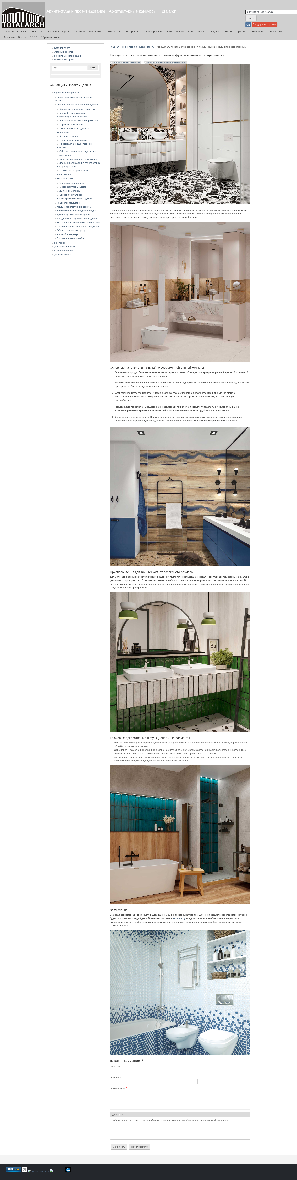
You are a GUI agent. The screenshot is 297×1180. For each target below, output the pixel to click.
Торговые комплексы (71, 124)
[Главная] (23, 15)
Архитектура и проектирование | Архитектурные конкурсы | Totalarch (111, 11)
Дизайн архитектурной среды (73, 214)
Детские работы (63, 254)
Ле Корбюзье (132, 31)
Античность (256, 31)
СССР (33, 37)
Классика (9, 37)
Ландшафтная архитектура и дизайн (77, 218)
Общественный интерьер (71, 230)
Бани (190, 31)
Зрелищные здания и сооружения (78, 120)
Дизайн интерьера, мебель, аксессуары (166, 62)
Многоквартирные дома (72, 186)
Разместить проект (64, 59)
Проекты (67, 31)
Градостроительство (68, 202)
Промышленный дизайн (70, 238)
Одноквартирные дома (72, 182)
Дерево (201, 31)
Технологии (52, 31)
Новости (37, 31)
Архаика (241, 31)
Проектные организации (68, 55)
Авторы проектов (63, 51)
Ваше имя (115, 1066)
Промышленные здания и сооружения (78, 226)
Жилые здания (175, 31)
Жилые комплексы (69, 190)
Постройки (60, 242)
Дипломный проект (65, 246)
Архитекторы (113, 31)
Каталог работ (62, 47)
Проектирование (153, 31)
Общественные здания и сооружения (78, 104)
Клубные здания (68, 136)
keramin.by (179, 918)
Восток (22, 37)
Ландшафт (215, 31)
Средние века (275, 31)
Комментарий (118, 1088)
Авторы (80, 31)
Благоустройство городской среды (76, 210)
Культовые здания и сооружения (77, 109)
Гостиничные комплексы (73, 139)
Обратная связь (50, 37)
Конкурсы (23, 31)
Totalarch (8, 31)
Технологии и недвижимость (138, 46)
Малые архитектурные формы (74, 206)
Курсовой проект (63, 250)
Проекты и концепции (66, 92)
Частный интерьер (67, 234)
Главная (114, 46)
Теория (229, 31)
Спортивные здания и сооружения (78, 159)
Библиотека (95, 31)
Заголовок (115, 1077)
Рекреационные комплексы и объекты (78, 222)
